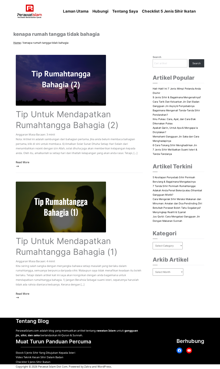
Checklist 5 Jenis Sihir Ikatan (169, 11)
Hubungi (100, 11)
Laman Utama (76, 11)
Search (157, 57)
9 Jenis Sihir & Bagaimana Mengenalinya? (177, 97)
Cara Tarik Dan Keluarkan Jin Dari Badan (176, 101)
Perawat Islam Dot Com (52, 366)
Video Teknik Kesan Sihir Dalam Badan (39, 357)
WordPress (104, 366)
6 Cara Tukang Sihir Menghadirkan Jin (175, 145)
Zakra (87, 366)
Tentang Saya (125, 11)
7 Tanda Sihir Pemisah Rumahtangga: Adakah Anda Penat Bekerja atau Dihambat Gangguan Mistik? (177, 190)
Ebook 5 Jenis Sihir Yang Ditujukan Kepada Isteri (45, 352)
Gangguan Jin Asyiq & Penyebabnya (173, 106)
